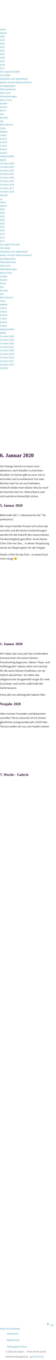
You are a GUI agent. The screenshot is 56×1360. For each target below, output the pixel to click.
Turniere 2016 (7, 191)
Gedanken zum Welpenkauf (14, 78)
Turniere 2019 (7, 181)
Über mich (5, 92)
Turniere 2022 (7, 170)
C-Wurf (3, 145)
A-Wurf (3, 152)
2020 (2, 57)
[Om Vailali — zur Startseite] (22, 20)
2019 (2, 61)
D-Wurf (3, 142)
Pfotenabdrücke (8, 89)
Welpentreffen (7, 156)
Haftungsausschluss (17, 1346)
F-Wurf (3, 135)
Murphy (4, 117)
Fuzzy (3, 128)
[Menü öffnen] (1, 199)
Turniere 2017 (7, 188)
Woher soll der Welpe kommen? (16, 82)
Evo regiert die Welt (10, 71)
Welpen (4, 131)
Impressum (12, 1333)
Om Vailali (5, 75)
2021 (2, 54)
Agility (3, 159)
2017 (2, 68)
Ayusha (3, 107)
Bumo (3, 110)
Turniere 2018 (7, 184)
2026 (2, 36)
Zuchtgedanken (8, 85)
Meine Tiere (6, 100)
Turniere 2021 (7, 174)
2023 (2, 47)
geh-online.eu (37, 1356)
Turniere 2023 (7, 167)
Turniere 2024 (7, 163)
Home (3, 29)
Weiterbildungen (8, 96)
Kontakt (4, 195)
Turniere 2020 (7, 177)
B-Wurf (3, 149)
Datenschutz (13, 1340)
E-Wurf (3, 138)
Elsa (2, 114)
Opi (2, 121)
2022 (2, 50)
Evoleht (3, 103)
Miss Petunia (6, 124)
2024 (2, 43)
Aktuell (3, 33)
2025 (2, 40)
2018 (2, 64)
